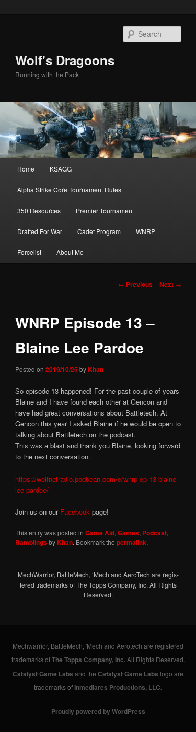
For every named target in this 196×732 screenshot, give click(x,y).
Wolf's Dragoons (64, 60)
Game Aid (99, 533)
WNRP (145, 231)
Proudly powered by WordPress (98, 711)
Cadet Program (99, 231)
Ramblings (31, 542)
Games (128, 533)
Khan (95, 369)
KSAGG (61, 168)
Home (25, 168)
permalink (131, 542)
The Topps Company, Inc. (88, 659)
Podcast (154, 533)
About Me (70, 252)
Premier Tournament (105, 210)
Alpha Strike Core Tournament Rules (69, 189)
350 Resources (39, 210)
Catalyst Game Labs (43, 673)
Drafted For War (39, 231)
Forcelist (29, 252)
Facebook (75, 512)
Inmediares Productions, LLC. (118, 687)
